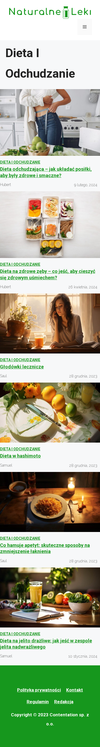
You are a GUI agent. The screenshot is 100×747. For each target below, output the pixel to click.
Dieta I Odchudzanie (20, 162)
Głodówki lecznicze (22, 366)
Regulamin (38, 701)
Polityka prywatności (39, 690)
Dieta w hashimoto (20, 456)
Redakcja (63, 701)
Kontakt (74, 690)
